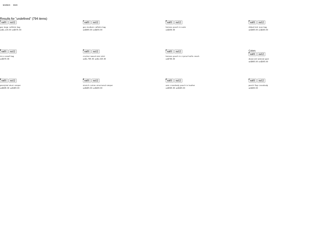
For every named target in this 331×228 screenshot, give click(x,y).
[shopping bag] (326, 5)
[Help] (313, 5)
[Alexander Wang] (165, 5)
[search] (306, 5)
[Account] (319, 5)
